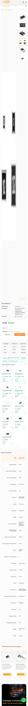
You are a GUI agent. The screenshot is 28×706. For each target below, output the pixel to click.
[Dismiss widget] (26, 698)
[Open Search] (21, 2)
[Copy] (11, 303)
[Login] (26, 2)
